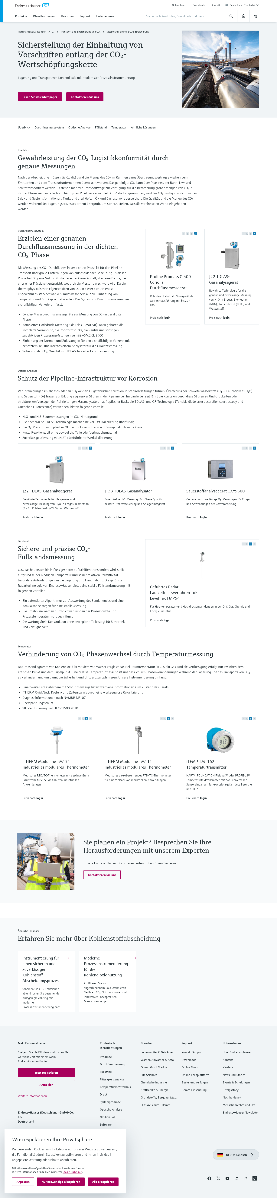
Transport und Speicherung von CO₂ (80, 31)
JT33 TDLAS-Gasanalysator (128, 491)
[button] (40, 96)
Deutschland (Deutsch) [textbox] (242, 5)
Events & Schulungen (236, 1082)
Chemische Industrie (154, 1082)
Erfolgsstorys (231, 1090)
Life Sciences (149, 1075)
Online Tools (178, 5)
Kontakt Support (192, 1052)
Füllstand (106, 1072)
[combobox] (244, 5)
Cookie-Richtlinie (72, 1172)
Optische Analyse (111, 1109)
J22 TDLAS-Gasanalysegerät (47, 491)
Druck (103, 1094)
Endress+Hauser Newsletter (241, 1112)
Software (106, 1124)
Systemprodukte (110, 1102)
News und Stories (234, 1075)
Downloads (199, 5)
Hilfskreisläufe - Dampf (155, 1105)
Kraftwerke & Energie (154, 1090)
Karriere (228, 1067)
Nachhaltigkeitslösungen (32, 31)
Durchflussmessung (112, 1064)
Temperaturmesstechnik (115, 1087)
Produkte (106, 1057)
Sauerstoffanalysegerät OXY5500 (215, 491)
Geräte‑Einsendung (194, 1090)
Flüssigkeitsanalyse (112, 1079)
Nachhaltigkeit (232, 1097)
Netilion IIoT (108, 1117)
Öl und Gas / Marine (154, 1067)
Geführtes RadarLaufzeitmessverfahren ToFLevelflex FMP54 (173, 592)
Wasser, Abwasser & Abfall (158, 1060)
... (53, 31)
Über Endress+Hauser (237, 1052)
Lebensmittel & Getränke (157, 1052)
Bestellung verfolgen (195, 1082)
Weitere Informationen (32, 1096)
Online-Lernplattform (195, 1075)
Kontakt (215, 5)
